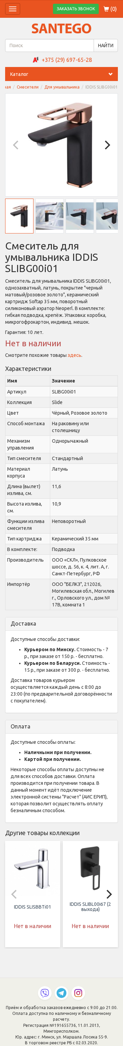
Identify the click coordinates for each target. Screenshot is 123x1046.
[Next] (106, 144)
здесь (74, 355)
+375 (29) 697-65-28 (67, 60)
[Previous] (16, 144)
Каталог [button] (19, 74)
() (113, 9)
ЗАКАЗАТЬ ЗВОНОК (76, 8)
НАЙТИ (105, 45)
